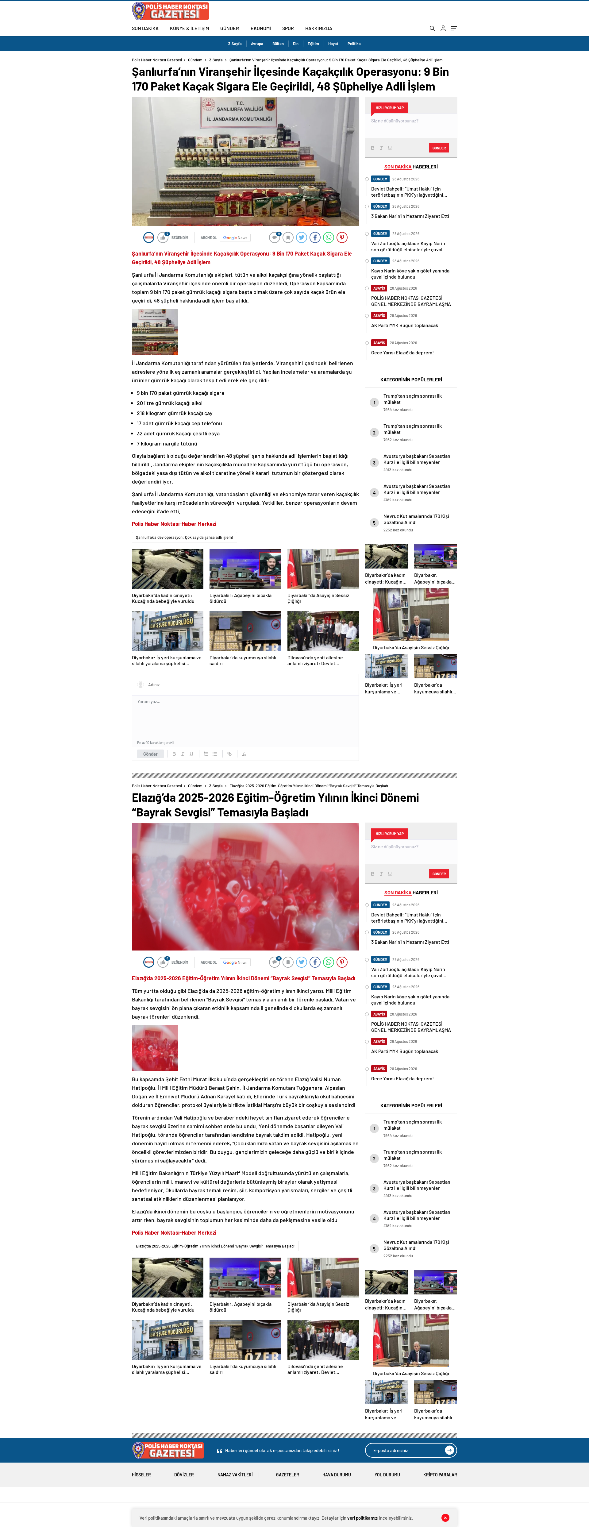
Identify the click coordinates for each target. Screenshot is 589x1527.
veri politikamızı (362, 1518)
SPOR (288, 28)
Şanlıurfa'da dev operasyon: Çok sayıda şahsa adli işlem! (184, 537)
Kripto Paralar (440, 1474)
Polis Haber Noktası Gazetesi (157, 59)
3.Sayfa (235, 43)
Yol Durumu (387, 1474)
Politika (354, 43)
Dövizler (184, 1474)
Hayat (333, 43)
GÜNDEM (229, 28)
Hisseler (141, 1474)
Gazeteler (287, 1474)
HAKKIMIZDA (318, 28)
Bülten (278, 43)
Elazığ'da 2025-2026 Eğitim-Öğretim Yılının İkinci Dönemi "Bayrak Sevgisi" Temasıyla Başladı (215, 1246)
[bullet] (214, 754)
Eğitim (313, 43)
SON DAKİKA (145, 28)
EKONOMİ (261, 28)
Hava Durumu (336, 1474)
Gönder (150, 754)
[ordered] (206, 754)
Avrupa (257, 43)
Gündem (195, 59)
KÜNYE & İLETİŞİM (189, 28)
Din (295, 43)
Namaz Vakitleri (235, 1474)
